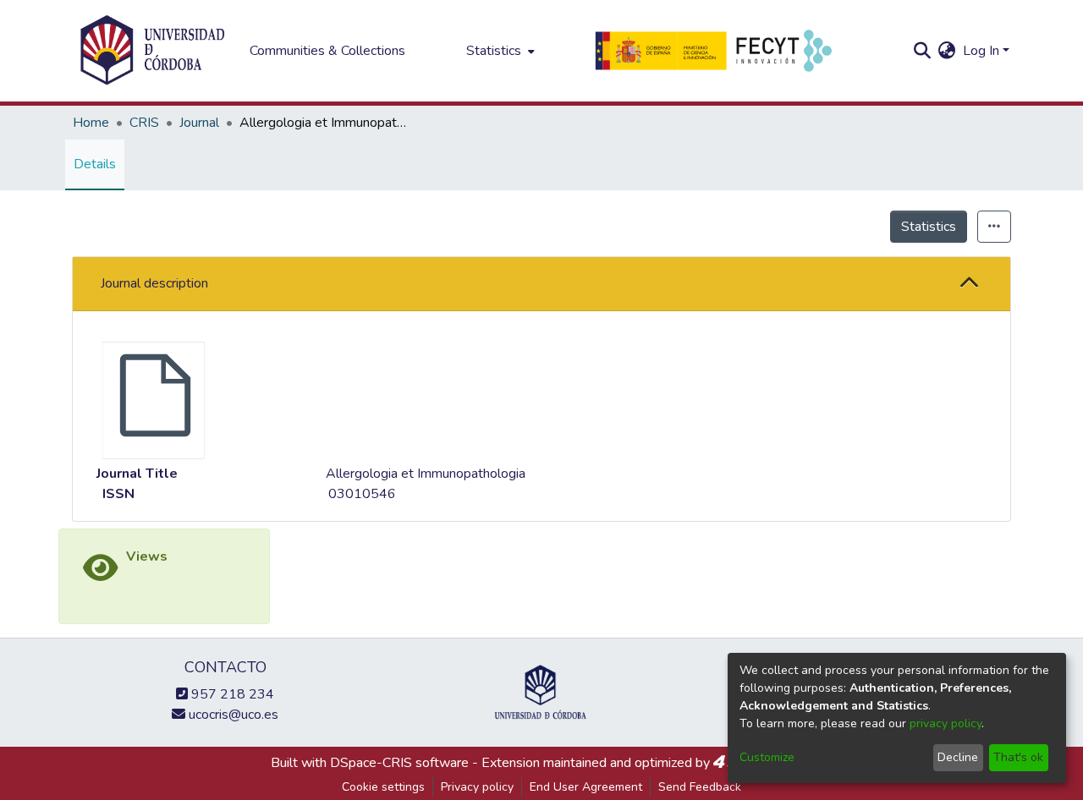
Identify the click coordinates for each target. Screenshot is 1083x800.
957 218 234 (231, 694)
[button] (969, 283)
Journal (199, 122)
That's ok (1018, 757)
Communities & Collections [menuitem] (327, 50)
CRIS (144, 122)
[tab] (541, 284)
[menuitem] (499, 50)
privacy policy (945, 723)
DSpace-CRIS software (399, 762)
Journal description (154, 283)
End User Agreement (586, 787)
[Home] (152, 50)
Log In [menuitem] (981, 50)
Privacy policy (477, 787)
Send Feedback (699, 787)
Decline (957, 757)
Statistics (928, 226)
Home (91, 122)
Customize (766, 757)
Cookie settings (383, 787)
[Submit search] (922, 51)
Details (95, 164)
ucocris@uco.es (231, 714)
